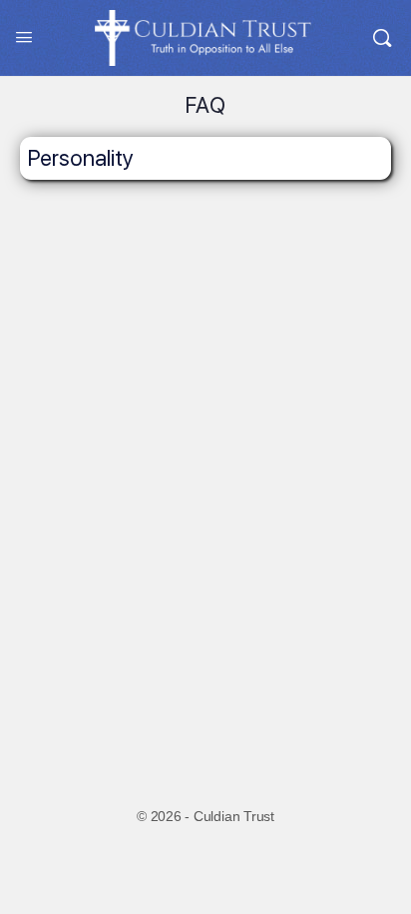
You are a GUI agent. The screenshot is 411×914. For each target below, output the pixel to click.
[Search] (382, 38)
